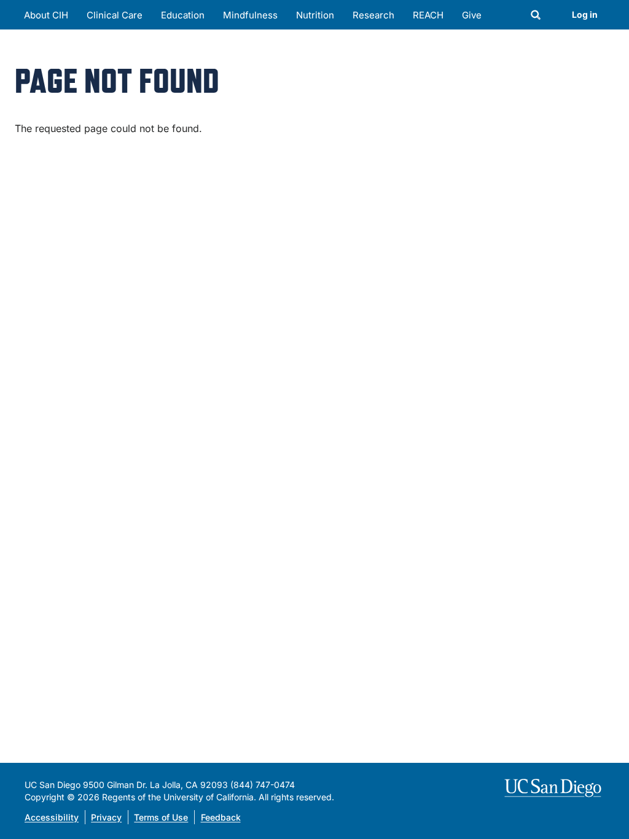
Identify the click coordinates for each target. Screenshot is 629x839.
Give (472, 15)
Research (373, 15)
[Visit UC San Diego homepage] (554, 788)
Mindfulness (250, 15)
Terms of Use (161, 817)
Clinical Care (115, 15)
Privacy (106, 817)
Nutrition (315, 15)
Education (183, 15)
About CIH (46, 15)
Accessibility (52, 817)
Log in (585, 14)
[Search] (536, 16)
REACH (428, 15)
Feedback (221, 817)
